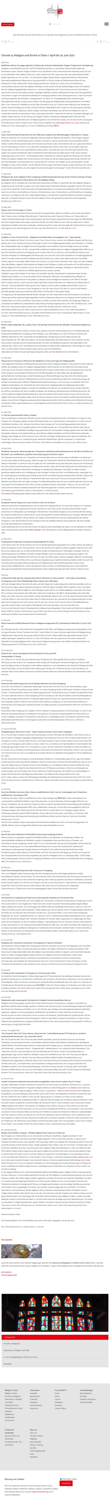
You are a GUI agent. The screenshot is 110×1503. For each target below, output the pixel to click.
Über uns (33, 1429)
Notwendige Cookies (69, 1479)
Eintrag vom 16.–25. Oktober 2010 (68, 1087)
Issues (57, 1393)
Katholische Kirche (12, 1405)
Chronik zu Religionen (13, 1396)
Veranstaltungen (86, 1390)
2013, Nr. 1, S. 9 (70, 228)
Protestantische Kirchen (13, 1408)
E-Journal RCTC (61, 1390)
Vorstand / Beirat (36, 1435)
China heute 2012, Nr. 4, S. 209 (67, 122)
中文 (59, 24)
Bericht (68, 671)
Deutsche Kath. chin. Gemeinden (12, 1437)
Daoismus (8, 1411)
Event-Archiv (9, 1420)
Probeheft (33, 1399)
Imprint (57, 1399)
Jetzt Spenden (6, 1272)
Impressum (34, 1408)
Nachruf (59, 351)
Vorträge (83, 1396)
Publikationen (10, 1417)
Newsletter (34, 1402)
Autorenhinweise (36, 1405)
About (57, 1396)
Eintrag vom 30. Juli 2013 (18, 991)
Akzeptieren (66, 1483)
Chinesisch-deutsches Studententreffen (88, 1401)
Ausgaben (33, 1393)
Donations (58, 1405)
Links (32, 1453)
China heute (34, 1390)
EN (54, 24)
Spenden (33, 1447)
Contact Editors (60, 1408)
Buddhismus (9, 1414)
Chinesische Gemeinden (9, 1431)
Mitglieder (33, 1438)
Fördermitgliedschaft (9, 1275)
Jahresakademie (86, 1393)
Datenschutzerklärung (40, 1491)
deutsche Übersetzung (13, 493)
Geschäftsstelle (35, 1441)
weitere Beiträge (34, 529)
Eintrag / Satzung (36, 1444)
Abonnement (35, 1396)
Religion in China (11, 1390)
